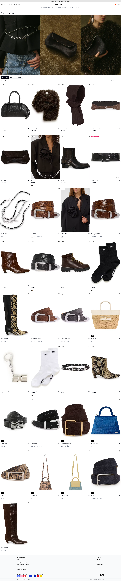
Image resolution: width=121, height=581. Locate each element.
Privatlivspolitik (20, 579)
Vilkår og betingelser (29, 579)
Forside (2, 10)
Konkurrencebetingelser (23, 564)
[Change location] (115, 4)
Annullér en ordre (21, 567)
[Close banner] (119, 1)
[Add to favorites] (29, 84)
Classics (11, 4)
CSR (98, 562)
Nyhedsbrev (100, 564)
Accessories (11, 10)
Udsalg (19, 4)
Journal (15, 4)
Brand (98, 559)
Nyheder (3, 4)
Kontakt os (19, 559)
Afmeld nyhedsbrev (21, 569)
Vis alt (6, 10)
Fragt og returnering (22, 562)
